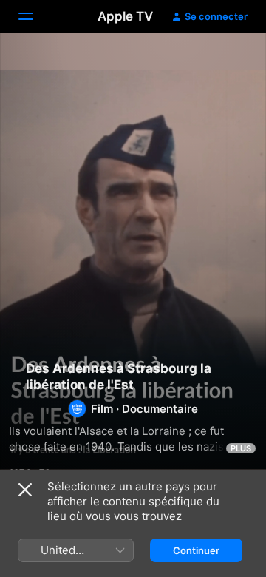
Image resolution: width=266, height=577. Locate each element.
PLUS (241, 448)
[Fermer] (25, 489)
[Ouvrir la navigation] (34, 16)
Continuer (196, 550)
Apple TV (125, 16)
